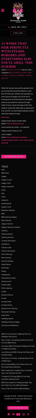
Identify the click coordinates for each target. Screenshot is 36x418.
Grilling (3, 271)
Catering (4, 231)
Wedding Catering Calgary (10, 322)
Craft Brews (5, 244)
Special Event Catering (9, 308)
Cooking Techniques (8, 241)
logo (2, 193)
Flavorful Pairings (7, 261)
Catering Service (7, 234)
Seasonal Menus (7, 295)
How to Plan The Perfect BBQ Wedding (15, 389)
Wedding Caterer (7, 319)
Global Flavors (6, 264)
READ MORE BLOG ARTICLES (13, 157)
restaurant (4, 200)
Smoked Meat (6, 302)
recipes (3, 291)
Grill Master (5, 268)
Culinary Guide (6, 247)
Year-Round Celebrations (9, 325)
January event (6, 281)
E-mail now (18, 33)
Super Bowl (5, 315)
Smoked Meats (6, 305)
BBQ (3, 214)
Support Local (6, 207)
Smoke (3, 298)
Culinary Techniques (8, 251)
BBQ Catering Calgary (18, 73)
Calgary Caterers (17, 75)
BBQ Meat (5, 173)
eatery (3, 190)
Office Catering (6, 288)
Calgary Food (5, 183)
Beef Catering (6, 220)
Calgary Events (6, 180)
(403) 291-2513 (18, 27)
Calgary (3, 176)
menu (3, 197)
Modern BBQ (6, 285)
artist (3, 170)
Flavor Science (6, 258)
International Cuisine (8, 278)
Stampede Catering (8, 312)
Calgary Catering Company (10, 227)
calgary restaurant (7, 186)
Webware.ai (27, 399)
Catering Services (7, 237)
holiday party (5, 275)
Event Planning (6, 254)
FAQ (18, 401)
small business (6, 203)
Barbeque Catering (8, 210)
